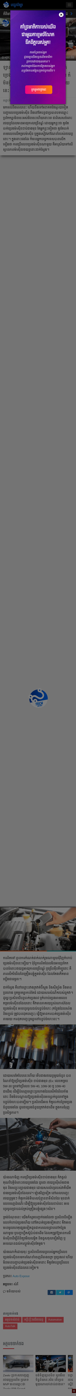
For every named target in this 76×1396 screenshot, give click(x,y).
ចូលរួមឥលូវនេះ (38, 89)
